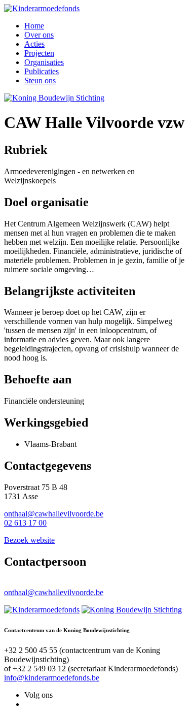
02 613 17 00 (25, 522)
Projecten (39, 53)
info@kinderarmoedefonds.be (51, 677)
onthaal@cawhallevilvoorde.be (53, 513)
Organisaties (44, 62)
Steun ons (40, 80)
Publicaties (41, 71)
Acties (34, 44)
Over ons (39, 34)
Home (34, 25)
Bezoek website (29, 540)
